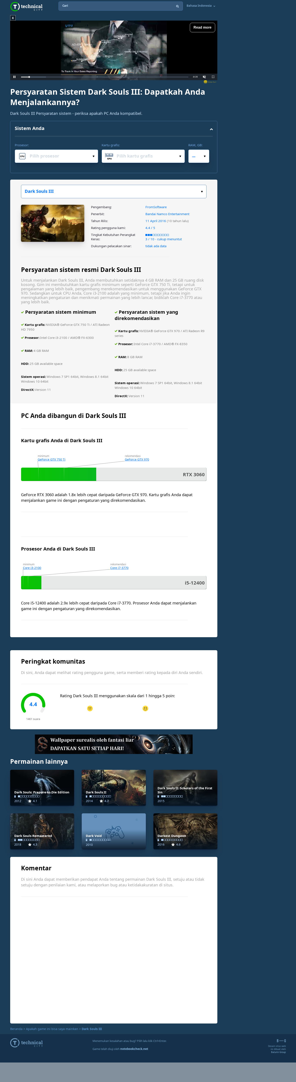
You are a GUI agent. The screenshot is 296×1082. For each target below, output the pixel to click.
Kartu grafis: (111, 145)
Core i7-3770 (119, 568)
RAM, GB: (195, 145)
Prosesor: (22, 145)
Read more (202, 27)
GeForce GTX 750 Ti (51, 459)
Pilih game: (113, 191)
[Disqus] (114, 959)
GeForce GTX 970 (137, 459)
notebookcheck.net (134, 1049)
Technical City (26, 6)
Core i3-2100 (32, 568)
